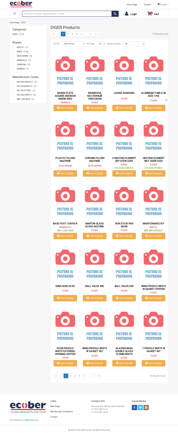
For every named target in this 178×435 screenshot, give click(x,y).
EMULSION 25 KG (65, 286)
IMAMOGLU (65, 227)
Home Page (132, 4)
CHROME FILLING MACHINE (94, 159)
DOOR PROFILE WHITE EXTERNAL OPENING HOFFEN (65, 351)
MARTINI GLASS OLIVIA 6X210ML (94, 225)
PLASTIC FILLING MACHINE (65, 159)
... (86, 34)
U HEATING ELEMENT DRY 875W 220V (124, 159)
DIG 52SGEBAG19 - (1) (26, 86)
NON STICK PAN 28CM (124, 225)
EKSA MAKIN (65, 165)
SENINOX (65, 102)
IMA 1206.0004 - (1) (25, 99)
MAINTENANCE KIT (153, 223)
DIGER (94, 102)
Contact (147, 4)
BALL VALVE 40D (94, 286)
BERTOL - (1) (22, 47)
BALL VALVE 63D (124, 286)
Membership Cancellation (61, 411)
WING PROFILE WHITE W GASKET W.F (94, 350)
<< (53, 34)
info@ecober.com (31, 420)
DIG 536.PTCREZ (153, 168)
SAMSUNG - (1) (23, 64)
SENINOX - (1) (23, 69)
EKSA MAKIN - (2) (24, 56)
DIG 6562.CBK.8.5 (124, 168)
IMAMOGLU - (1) (24, 60)
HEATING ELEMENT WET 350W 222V (154, 159)
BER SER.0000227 (153, 230)
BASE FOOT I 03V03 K (65, 223)
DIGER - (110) (22, 52)
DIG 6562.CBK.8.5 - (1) (26, 95)
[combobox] (163, 4)
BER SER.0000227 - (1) (27, 82)
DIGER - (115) (18, 34)
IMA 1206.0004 (65, 230)
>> (96, 34)
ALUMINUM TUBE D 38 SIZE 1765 (153, 94)
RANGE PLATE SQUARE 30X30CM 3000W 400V (65, 95)
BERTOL (153, 227)
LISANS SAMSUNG (124, 92)
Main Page (55, 406)
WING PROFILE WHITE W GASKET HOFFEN (153, 287)
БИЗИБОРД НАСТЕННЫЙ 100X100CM (94, 95)
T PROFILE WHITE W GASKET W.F (153, 350)
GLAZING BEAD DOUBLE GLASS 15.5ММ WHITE (124, 351)
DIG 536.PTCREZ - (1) (26, 90)
